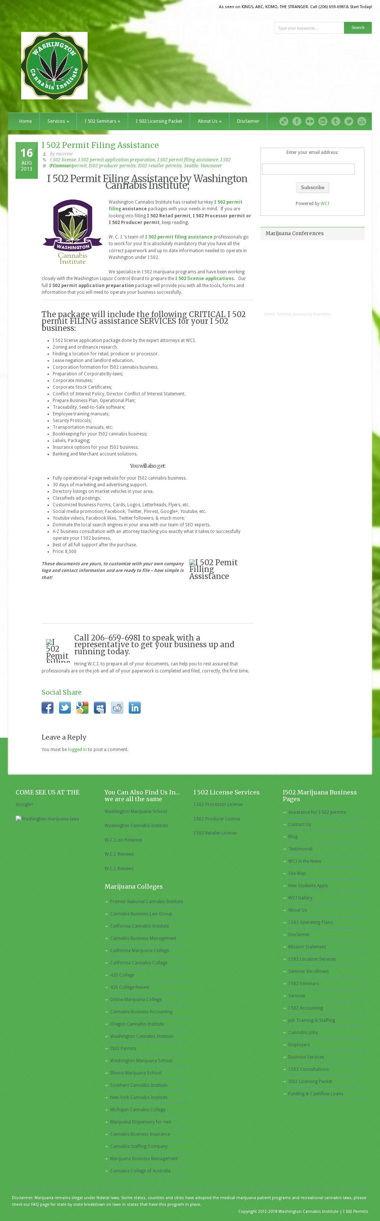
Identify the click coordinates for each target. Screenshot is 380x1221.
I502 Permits (123, 1048)
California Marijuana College (139, 950)
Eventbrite (322, 314)
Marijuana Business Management (144, 1158)
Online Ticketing (277, 314)
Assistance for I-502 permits (317, 812)
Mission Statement (307, 947)
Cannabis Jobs (303, 1032)
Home (25, 121)
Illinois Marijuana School (135, 1073)
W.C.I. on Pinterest (123, 840)
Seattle (191, 165)
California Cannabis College (138, 962)
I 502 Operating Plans (310, 922)
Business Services (306, 1057)
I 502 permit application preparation (116, 159)
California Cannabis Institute (139, 926)
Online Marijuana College (135, 999)
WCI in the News (304, 861)
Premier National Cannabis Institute (146, 901)
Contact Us (299, 824)
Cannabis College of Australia (140, 1171)
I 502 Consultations (308, 1069)
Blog (293, 836)
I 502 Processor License (218, 804)
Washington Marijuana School (136, 811)
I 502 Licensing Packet (159, 121)
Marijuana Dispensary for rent (140, 1122)
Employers (299, 1044)
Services (58, 121)
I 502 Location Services (312, 959)
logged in (77, 749)
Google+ (24, 804)
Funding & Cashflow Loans (315, 1093)
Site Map (297, 873)
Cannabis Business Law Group (141, 913)
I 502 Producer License (217, 819)
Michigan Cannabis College (138, 1109)
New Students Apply (308, 885)
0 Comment (61, 165)
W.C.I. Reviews (119, 854)
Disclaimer (248, 121)
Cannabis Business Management (143, 938)
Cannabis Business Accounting (141, 1011)
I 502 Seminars (102, 121)
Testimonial (300, 849)
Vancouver (211, 165)
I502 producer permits (112, 165)
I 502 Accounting (305, 1008)
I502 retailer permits (160, 165)
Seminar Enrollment (308, 971)
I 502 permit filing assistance (187, 159)
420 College (122, 975)
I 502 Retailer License (215, 833)
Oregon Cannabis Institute (137, 1024)
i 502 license (63, 159)
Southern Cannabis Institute (138, 1085)
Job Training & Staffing (311, 1020)
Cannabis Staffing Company (139, 1146)
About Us (210, 121)
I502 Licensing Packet (310, 1081)
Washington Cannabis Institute (136, 825)
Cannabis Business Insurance (140, 1134)
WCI (325, 203)
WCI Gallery (300, 898)
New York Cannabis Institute (138, 1097)
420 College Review (129, 987)
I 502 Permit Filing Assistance (100, 145)
